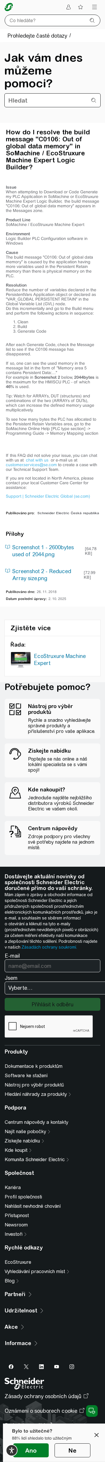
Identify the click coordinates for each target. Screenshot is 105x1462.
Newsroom (16, 1225)
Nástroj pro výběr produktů (34, 1085)
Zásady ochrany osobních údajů (43, 1396)
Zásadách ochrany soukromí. (49, 947)
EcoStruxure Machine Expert (60, 659)
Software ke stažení (26, 1075)
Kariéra (13, 1187)
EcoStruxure (18, 1262)
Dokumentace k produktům (33, 1066)
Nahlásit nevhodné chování (33, 1206)
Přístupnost (17, 1215)
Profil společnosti (23, 1197)
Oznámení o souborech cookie (41, 1411)
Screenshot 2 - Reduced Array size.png (41, 574)
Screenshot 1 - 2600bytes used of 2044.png (43, 550)
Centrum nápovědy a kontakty (36, 1122)
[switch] (12, 1450)
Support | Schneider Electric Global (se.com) (48, 496)
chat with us (38, 460)
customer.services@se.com (31, 464)
